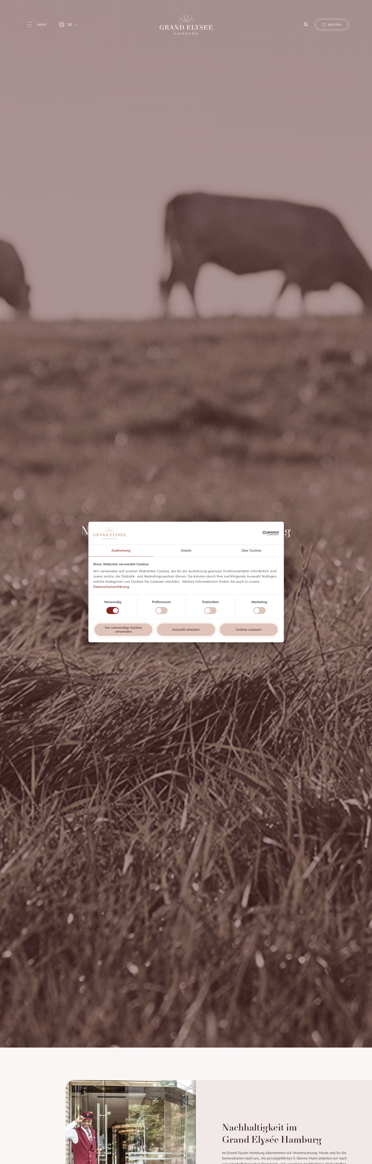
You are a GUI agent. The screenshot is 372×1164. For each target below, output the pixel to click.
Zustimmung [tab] (120, 550)
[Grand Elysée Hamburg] (186, 24)
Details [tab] (186, 550)
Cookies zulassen (248, 630)
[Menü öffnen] (29, 24)
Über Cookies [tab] (251, 550)
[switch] (161, 611)
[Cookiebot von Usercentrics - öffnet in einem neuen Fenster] (271, 533)
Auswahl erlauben (186, 630)
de (70, 24)
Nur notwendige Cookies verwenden (123, 630)
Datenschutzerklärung (111, 587)
